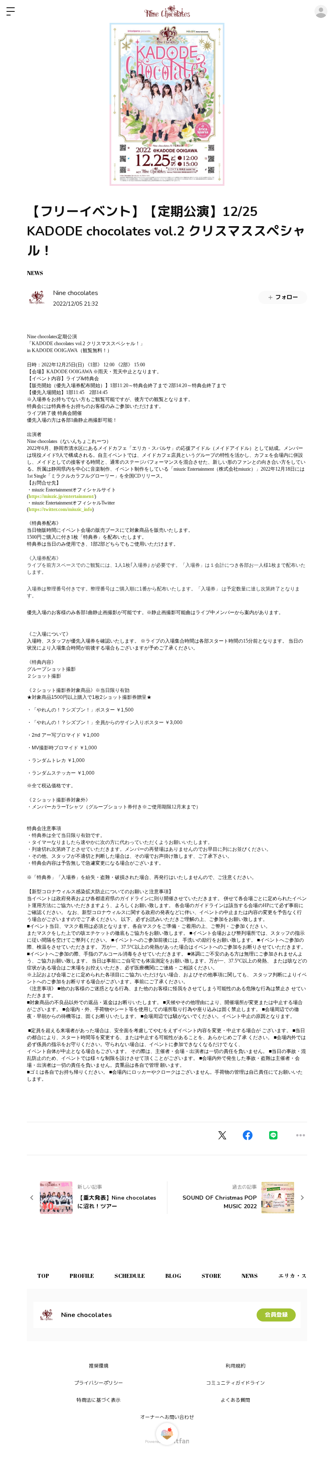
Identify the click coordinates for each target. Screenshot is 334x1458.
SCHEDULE (129, 1276)
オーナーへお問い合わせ (167, 1417)
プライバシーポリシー (98, 1383)
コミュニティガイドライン (235, 1383)
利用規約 (235, 1366)
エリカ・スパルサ (301, 1276)
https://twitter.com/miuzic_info (60, 509)
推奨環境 (98, 1366)
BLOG (173, 1276)
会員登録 (276, 1315)
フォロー (286, 297)
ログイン (320, 11)
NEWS (35, 273)
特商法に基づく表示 (99, 1400)
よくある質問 (235, 1400)
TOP (43, 1276)
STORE (211, 1276)
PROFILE (82, 1276)
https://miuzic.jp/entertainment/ (61, 496)
